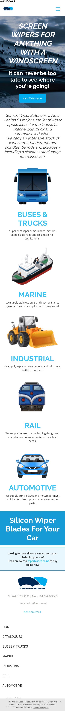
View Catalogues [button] (32, 98)
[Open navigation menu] (58, 9)
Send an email (32, 612)
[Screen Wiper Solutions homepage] (28, 9)
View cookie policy (41, 707)
